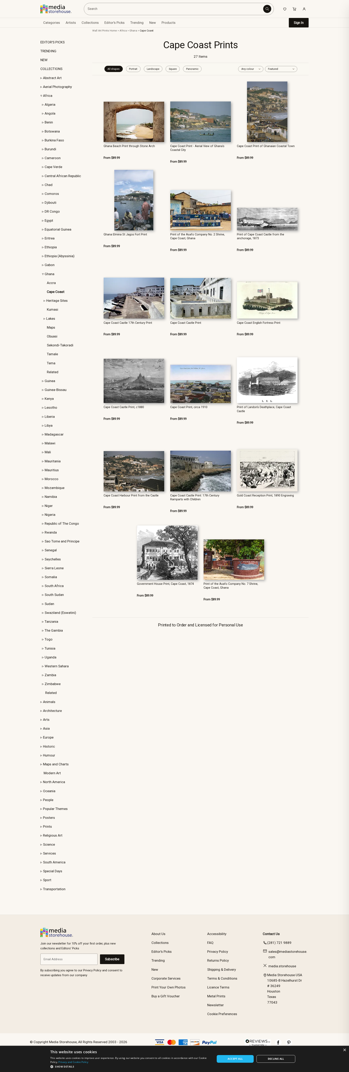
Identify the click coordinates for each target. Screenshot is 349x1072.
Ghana (49, 274)
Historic (49, 746)
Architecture (52, 711)
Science (49, 844)
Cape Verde (53, 167)
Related (52, 372)
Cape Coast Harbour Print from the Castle (131, 495)
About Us (158, 934)
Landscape (153, 68)
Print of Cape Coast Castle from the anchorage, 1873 (260, 236)
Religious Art (52, 835)
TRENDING (48, 51)
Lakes (50, 319)
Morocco (51, 479)
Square (173, 68)
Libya (49, 425)
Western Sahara (57, 666)
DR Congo (52, 211)
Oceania (49, 791)
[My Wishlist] (284, 8)
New (152, 23)
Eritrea (50, 238)
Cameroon (53, 158)
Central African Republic (63, 176)
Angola (50, 113)
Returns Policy (218, 960)
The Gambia (54, 630)
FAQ (210, 943)
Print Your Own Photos (168, 987)
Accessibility (216, 934)
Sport (47, 880)
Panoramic (192, 68)
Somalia (51, 577)
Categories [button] (51, 23)
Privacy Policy (217, 952)
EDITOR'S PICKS (52, 42)
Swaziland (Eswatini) (60, 613)
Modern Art (52, 773)
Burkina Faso (54, 140)
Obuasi (52, 336)
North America (54, 782)
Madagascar (54, 434)
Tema (51, 363)
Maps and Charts (56, 764)
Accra (51, 283)
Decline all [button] (276, 1059)
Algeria (50, 104)
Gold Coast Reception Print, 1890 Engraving (265, 495)
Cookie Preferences (222, 1014)
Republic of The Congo (62, 523)
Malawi (50, 443)
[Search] (267, 9)
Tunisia (50, 648)
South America (54, 862)
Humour (49, 755)
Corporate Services (166, 978)
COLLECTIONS (51, 69)
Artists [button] (71, 23)
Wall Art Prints (100, 30)
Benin (49, 122)
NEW (43, 60)
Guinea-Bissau (55, 390)
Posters (49, 818)
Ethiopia (51, 247)
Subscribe (112, 959)
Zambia (50, 675)
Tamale (52, 354)
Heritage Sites (57, 301)
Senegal (51, 550)
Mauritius (52, 470)
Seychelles (53, 559)
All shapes (113, 68)
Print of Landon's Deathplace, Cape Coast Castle (264, 409)
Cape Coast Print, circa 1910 (188, 407)
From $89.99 (112, 158)
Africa (47, 96)
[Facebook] (278, 1045)
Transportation (54, 889)
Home (113, 30)
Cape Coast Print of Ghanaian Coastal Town (266, 146)
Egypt (49, 220)
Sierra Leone (54, 568)
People (48, 800)
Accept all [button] (235, 1059)
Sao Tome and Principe (62, 541)
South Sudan (54, 595)
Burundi (50, 149)
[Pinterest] (289, 1045)
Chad (49, 185)
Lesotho (51, 407)
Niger (49, 506)
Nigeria (50, 515)
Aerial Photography (57, 87)
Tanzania (51, 622)
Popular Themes (55, 809)
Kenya (49, 399)
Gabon (50, 265)
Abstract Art (52, 78)
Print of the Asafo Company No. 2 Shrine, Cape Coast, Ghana (197, 236)
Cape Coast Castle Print (185, 323)
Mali (48, 452)
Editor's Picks (114, 23)
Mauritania (53, 461)
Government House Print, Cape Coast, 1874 (165, 584)
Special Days (52, 871)
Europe (48, 737)
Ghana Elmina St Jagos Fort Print (125, 234)
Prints (47, 826)
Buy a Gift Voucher (165, 996)
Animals (49, 702)
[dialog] (174, 1059)
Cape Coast (146, 30)
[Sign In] (304, 8)
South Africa (54, 586)
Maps (51, 327)
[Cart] (294, 8)
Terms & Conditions (222, 978)
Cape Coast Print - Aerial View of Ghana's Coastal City (197, 148)
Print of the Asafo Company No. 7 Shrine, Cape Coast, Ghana (231, 585)
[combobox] (174, 9)
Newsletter (215, 1005)
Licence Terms (218, 987)
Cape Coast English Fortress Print (258, 323)
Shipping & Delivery (221, 970)
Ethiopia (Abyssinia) (60, 256)
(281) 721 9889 (279, 943)
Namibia (51, 497)
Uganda (50, 657)
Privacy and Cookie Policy (73, 1062)
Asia (46, 728)
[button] (130, 1066)
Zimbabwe (53, 684)
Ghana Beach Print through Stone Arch (129, 146)
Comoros (52, 194)
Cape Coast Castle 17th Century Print (128, 323)
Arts (46, 720)
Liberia (50, 417)
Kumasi (52, 309)
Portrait (133, 68)
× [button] (344, 1050)
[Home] (58, 8)
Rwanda (51, 532)
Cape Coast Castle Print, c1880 (124, 407)
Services (49, 853)
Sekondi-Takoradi (60, 345)
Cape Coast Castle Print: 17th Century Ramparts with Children (194, 497)
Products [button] (169, 23)
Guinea (50, 381)
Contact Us (271, 934)
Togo (49, 639)
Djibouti (50, 203)
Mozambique (54, 488)
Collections (90, 23)
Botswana (52, 131)
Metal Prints (216, 996)
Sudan (49, 604)
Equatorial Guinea (58, 229)
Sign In (299, 23)
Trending (137, 23)
